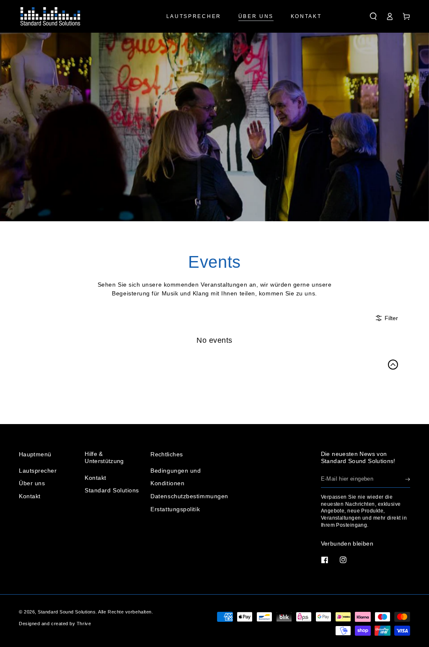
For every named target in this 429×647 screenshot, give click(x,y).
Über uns (32, 483)
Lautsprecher (38, 470)
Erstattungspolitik (175, 509)
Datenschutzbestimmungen (189, 496)
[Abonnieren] (407, 479)
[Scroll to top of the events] (393, 365)
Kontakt (30, 496)
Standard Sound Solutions (67, 611)
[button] (373, 16)
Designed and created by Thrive (55, 623)
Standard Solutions (112, 490)
